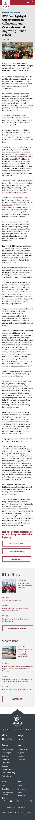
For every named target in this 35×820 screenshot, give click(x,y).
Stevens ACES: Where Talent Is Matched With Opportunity (25, 585)
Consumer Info (21, 759)
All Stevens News (17, 699)
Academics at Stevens (7, 749)
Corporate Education (7, 769)
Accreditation (21, 756)
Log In (20, 739)
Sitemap (4, 812)
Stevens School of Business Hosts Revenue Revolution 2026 (15, 620)
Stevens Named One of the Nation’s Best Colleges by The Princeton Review (25, 653)
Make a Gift (6, 739)
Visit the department (16, 543)
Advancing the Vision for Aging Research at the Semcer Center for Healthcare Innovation (17, 680)
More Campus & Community (17, 628)
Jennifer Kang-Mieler (24, 154)
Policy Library (21, 753)
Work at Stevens (22, 789)
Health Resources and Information (7, 793)
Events (3, 785)
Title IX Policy (20, 812)
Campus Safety (5, 789)
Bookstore (4, 798)
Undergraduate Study (7, 759)
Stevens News (5, 12)
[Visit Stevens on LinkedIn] (4, 801)
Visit (4, 735)
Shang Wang (13, 209)
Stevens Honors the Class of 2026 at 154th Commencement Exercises (15, 610)
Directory (20, 785)
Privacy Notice (12, 812)
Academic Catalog (6, 776)
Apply (20, 735)
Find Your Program (6, 753)
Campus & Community (15, 12)
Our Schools (5, 756)
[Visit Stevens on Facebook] (30, 801)
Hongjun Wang (7, 205)
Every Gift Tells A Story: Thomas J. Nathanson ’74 (16, 690)
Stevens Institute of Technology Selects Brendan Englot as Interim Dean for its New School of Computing (17, 669)
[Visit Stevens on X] (24, 801)
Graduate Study (6, 762)
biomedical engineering (15, 77)
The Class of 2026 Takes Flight (11, 600)
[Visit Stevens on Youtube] (11, 801)
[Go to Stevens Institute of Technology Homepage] (17, 720)
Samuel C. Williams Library (8, 772)
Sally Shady (22, 272)
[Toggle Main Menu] (28, 2)
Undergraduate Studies (16, 551)
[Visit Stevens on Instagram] (17, 801)
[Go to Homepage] (6, 5)
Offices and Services (22, 749)
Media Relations (21, 795)
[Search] (32, 3)
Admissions (20, 792)
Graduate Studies (16, 559)
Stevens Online (5, 766)
